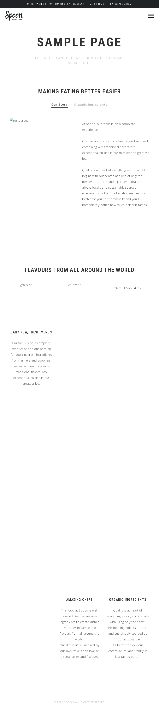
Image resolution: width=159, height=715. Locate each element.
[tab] (59, 106)
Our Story (59, 104)
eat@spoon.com (121, 4)
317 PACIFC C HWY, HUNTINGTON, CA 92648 (57, 4)
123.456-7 (98, 4)
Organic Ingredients (90, 104)
